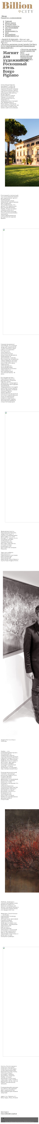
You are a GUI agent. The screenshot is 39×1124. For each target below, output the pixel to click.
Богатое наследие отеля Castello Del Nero (19, 44)
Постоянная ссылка (9, 1113)
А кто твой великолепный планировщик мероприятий (18, 47)
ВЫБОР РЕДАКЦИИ (10, 39)
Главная (8, 21)
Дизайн (8, 29)
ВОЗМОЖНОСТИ (12, 36)
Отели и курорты (12, 26)
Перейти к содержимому (11, 18)
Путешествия (10, 24)
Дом (7, 33)
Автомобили (10, 34)
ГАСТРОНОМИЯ (11, 28)
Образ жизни (10, 23)
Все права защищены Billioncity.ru (19, 1121)
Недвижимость (11, 31)
